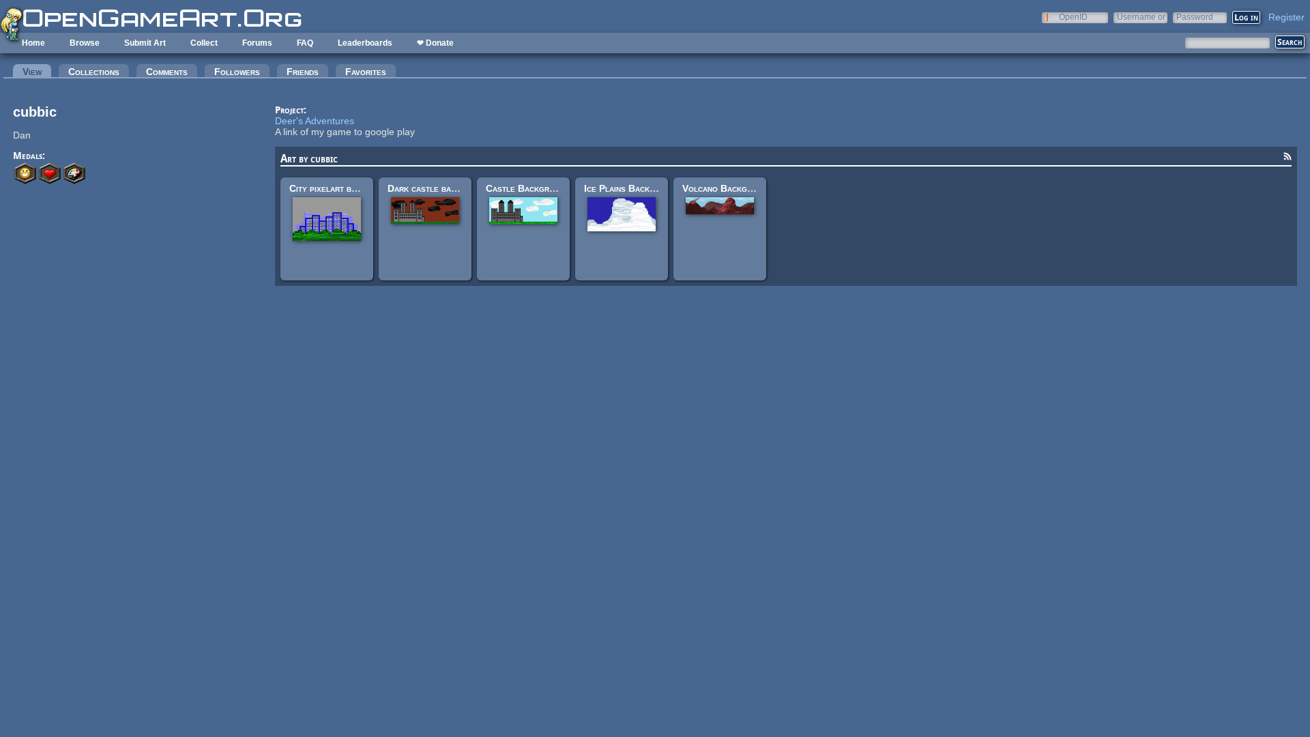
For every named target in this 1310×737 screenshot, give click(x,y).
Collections (93, 71)
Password (1194, 16)
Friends (303, 71)
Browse (85, 43)
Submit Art (145, 43)
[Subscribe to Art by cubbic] (1287, 158)
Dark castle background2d (444, 188)
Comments (167, 71)
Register (1286, 17)
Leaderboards (365, 43)
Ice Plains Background (632, 188)
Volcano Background (727, 188)
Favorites (365, 71)
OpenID (1073, 16)
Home (33, 43)
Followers (237, 71)
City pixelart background (342, 188)
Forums (257, 43)
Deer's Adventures (314, 120)
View (37, 71)
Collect (204, 43)
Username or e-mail (1141, 16)
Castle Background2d (532, 188)
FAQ (305, 43)
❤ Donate (435, 43)
